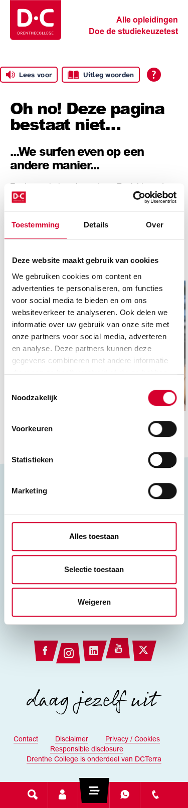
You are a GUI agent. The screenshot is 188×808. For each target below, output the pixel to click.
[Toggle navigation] (93, 794)
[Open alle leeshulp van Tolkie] (154, 75)
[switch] (162, 429)
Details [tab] (96, 224)
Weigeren (94, 602)
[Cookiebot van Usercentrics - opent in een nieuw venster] (133, 197)
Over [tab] (154, 224)
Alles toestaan (94, 536)
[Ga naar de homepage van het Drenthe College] (35, 20)
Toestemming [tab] (35, 224)
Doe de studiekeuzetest (133, 32)
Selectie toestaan (94, 569)
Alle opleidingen (147, 21)
